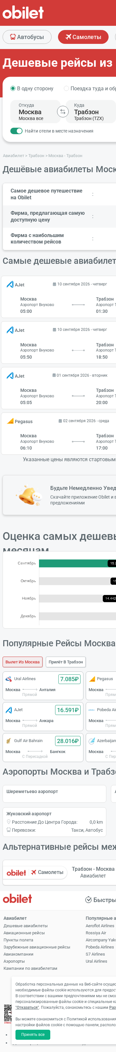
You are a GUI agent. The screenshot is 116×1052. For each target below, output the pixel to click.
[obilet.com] (39, 18)
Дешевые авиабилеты (26, 925)
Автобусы (30, 37)
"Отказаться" (27, 1007)
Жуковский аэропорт (29, 813)
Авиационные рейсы (24, 932)
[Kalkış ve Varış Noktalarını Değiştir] (63, 111)
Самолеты (86, 37)
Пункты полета (18, 940)
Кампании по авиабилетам (30, 968)
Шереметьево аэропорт (32, 791)
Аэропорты (14, 961)
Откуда (26, 105)
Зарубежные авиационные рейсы (37, 947)
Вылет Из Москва (22, 662)
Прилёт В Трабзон (66, 662)
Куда (79, 105)
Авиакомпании (19, 954)
